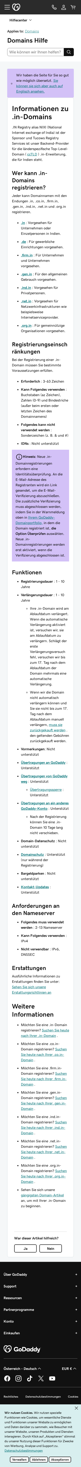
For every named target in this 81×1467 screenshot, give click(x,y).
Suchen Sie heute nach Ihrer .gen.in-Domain (44, 1103)
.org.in (26, 325)
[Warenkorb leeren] (73, 7)
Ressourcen (13, 1298)
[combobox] (35, 52)
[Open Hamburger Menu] (5, 7)
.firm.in (27, 255)
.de (23, 241)
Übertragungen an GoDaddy (43, 762)
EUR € (67, 1368)
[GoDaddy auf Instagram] (18, 1381)
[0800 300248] (54, 7)
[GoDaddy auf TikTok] (29, 1381)
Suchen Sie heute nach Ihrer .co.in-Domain (44, 1054)
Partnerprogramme (19, 1309)
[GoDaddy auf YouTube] (52, 1381)
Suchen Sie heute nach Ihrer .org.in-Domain (44, 1176)
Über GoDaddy (15, 1274)
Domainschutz (32, 854)
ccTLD (32, 154)
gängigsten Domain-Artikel (42, 1195)
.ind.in (26, 287)
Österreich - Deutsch (20, 1368)
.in (23, 222)
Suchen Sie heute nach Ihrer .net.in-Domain (44, 1152)
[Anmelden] (63, 7)
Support (10, 1286)
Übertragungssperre (46, 789)
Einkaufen (12, 1333)
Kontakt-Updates (35, 887)
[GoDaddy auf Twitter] (41, 1381)
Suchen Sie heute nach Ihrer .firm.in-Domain (44, 1079)
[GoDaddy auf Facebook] (7, 1381)
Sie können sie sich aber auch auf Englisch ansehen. (39, 86)
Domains (32, 31)
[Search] (69, 52)
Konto (9, 1321)
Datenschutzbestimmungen (43, 1396)
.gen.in (26, 274)
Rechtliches (11, 1396)
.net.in (26, 301)
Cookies (73, 1396)
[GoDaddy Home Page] (22, 1349)
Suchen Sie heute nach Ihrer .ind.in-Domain (44, 1127)
